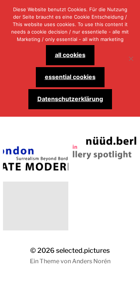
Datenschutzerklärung (70, 99)
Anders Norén (91, 261)
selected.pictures (83, 250)
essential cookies (70, 77)
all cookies (70, 55)
